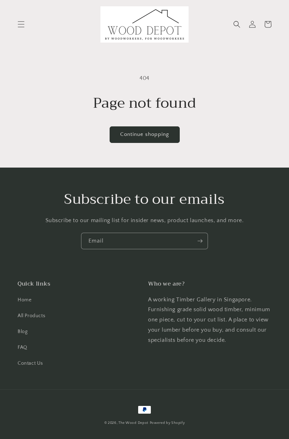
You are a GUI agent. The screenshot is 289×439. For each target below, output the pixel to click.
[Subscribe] (200, 241)
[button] (21, 24)
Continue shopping (144, 134)
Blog (22, 331)
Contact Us (30, 363)
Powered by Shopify (167, 423)
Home (24, 300)
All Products (31, 316)
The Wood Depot (133, 423)
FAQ (22, 347)
